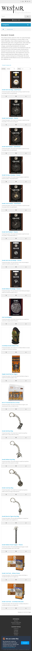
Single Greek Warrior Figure (9, 374)
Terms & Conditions (16, 624)
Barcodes (16, 631)
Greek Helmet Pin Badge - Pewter (11, 289)
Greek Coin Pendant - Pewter (10, 118)
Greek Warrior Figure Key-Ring (10, 516)
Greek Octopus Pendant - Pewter (11, 175)
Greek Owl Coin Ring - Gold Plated (11, 89)
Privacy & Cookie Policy (16, 622)
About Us (16, 621)
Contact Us (16, 628)
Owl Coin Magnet (7, 317)
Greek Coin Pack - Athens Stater (11, 573)
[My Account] (23, 1)
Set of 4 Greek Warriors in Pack (10, 402)
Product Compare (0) (6, 65)
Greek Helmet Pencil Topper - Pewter (12, 544)
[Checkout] (29, 1)
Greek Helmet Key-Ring (8, 459)
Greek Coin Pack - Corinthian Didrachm (13, 601)
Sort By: (3, 68)
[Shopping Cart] (27, 1)
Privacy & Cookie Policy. (9, 647)
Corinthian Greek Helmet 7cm (10, 345)
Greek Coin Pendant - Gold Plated (11, 203)
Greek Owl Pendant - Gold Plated (11, 146)
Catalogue (16, 630)
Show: (19, 68)
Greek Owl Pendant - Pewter (10, 232)
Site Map (16, 634)
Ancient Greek (10, 29)
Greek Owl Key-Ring (7, 431)
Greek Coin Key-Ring (7, 488)
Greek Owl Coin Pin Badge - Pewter (11, 260)
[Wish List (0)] (25, 1)
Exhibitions (16, 633)
